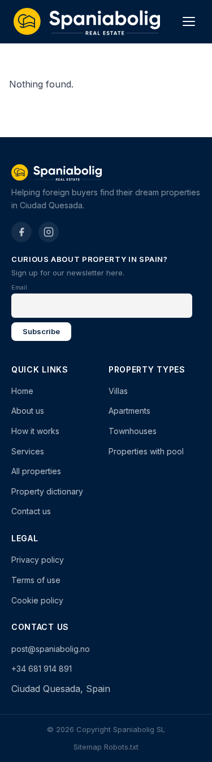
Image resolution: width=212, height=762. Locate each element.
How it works (35, 431)
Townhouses (133, 431)
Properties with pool (146, 451)
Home (22, 391)
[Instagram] (48, 232)
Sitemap (87, 746)
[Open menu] (188, 21)
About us (27, 410)
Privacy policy (37, 559)
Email (19, 287)
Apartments (129, 410)
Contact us (31, 511)
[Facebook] (21, 232)
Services (27, 451)
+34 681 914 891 (41, 668)
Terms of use (35, 580)
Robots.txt (121, 746)
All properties (36, 471)
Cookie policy (37, 600)
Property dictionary (47, 491)
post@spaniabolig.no (50, 649)
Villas (118, 391)
